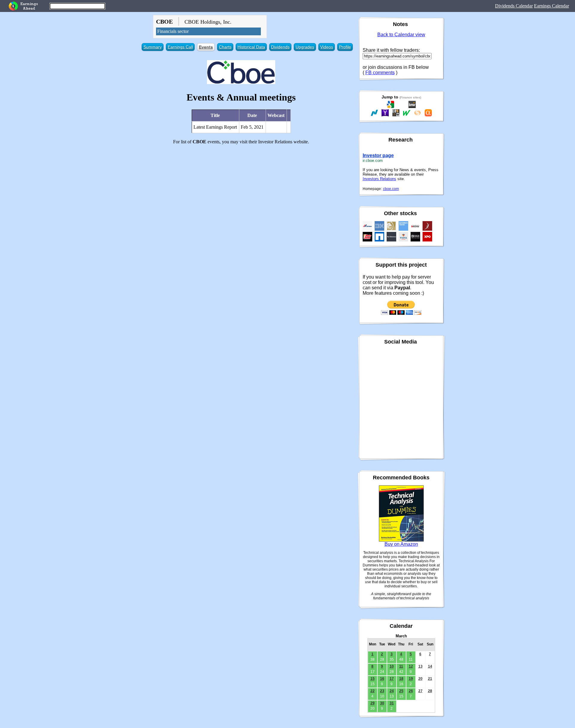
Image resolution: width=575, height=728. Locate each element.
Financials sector (173, 31)
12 (411, 666)
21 (430, 679)
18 (401, 679)
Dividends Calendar (514, 5)
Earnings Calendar (551, 5)
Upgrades (305, 47)
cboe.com (391, 189)
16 (382, 679)
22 (372, 691)
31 (392, 703)
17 (392, 679)
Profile (345, 47)
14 (430, 666)
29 (372, 703)
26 (411, 691)
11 (401, 666)
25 (401, 691)
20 (420, 679)
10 (392, 666)
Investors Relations (379, 179)
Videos (326, 47)
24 (392, 691)
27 (420, 691)
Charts (225, 47)
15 (372, 679)
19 (411, 679)
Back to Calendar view (401, 34)
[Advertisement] (241, 191)
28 (430, 691)
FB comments (380, 72)
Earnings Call (180, 47)
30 (382, 703)
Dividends (280, 47)
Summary (152, 47)
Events (206, 47)
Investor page (378, 155)
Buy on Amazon (401, 544)
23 (382, 691)
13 (420, 666)
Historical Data (251, 47)
